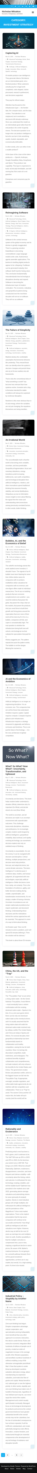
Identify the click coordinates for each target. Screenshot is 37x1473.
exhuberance (17, 1143)
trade (16, 992)
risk (13, 456)
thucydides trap (10, 992)
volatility (23, 353)
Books (12, 1468)
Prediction (19, 1140)
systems (8, 235)
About (6, 1468)
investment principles (22, 451)
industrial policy (17, 1315)
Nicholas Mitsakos (20, 56)
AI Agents (12, 231)
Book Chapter (22, 221)
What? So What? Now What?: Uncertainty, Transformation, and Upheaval (17, 770)
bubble (23, 557)
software (22, 233)
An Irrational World (15, 440)
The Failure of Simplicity (18, 330)
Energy (13, 223)
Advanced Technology (15, 59)
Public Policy (9, 1312)
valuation (8, 561)
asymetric (24, 348)
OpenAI (8, 71)
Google (8, 69)
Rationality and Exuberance (13, 1130)
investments (20, 350)
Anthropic (12, 67)
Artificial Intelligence (21, 67)
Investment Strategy (16, 61)
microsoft (23, 69)
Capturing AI (12, 53)
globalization (26, 341)
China (23, 980)
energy (7, 350)
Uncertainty (9, 794)
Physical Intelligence (17, 226)
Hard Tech (18, 223)
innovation (13, 69)
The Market (26, 1140)
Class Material (15, 552)
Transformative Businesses (13, 64)
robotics (26, 226)
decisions (24, 790)
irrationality (9, 456)
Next (21, 1455)
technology (14, 71)
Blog (24, 1468)
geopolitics (19, 341)
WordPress (32, 1466)
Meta (18, 69)
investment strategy (11, 453)
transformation (16, 353)
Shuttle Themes (15, 1466)
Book (15, 446)
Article (24, 59)
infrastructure (9, 233)
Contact (29, 1468)
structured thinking (20, 792)
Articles (18, 1468)
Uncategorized (21, 984)
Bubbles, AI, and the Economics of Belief (16, 542)
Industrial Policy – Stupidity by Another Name (16, 1299)
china (23, 987)
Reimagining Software (17, 212)
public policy (15, 989)
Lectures (20, 692)
